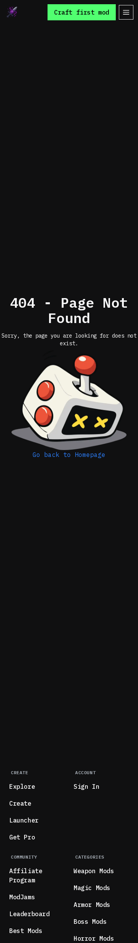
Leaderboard (29, 914)
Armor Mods (92, 904)
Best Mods (25, 931)
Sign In (86, 786)
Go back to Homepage (69, 454)
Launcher (24, 820)
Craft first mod (81, 12)
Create (20, 803)
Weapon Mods (94, 871)
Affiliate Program (25, 875)
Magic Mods (92, 888)
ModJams (22, 897)
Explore (22, 786)
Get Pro (22, 837)
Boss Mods (90, 921)
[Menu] (126, 12)
